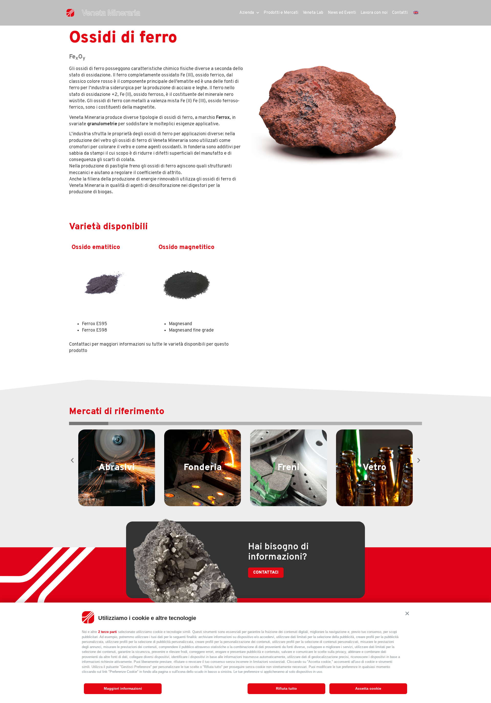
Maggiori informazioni (123, 688)
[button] (407, 613)
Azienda (246, 12)
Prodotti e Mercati (281, 12)
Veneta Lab (313, 12)
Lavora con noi (374, 12)
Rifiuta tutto (286, 688)
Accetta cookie (368, 688)
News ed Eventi (342, 12)
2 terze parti (107, 632)
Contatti (400, 12)
